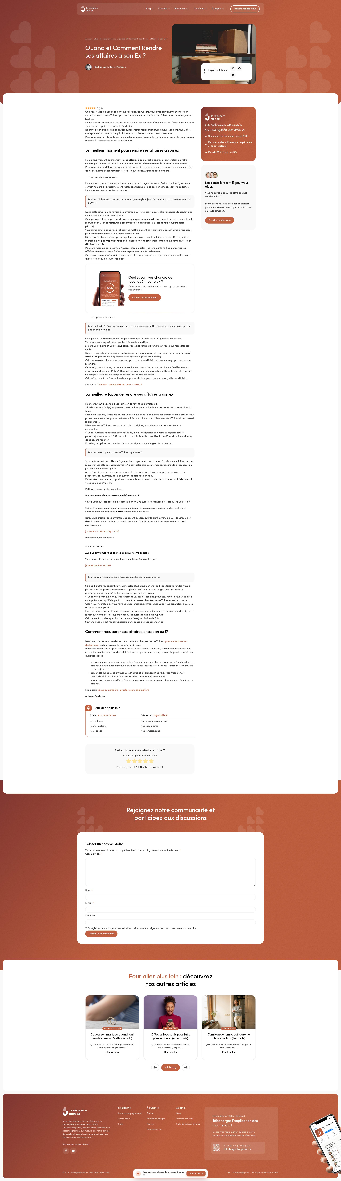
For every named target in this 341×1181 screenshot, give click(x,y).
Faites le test (195, 1174)
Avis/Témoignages (156, 1119)
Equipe (150, 1113)
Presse (150, 1124)
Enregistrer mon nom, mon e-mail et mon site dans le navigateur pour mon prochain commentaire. (142, 928)
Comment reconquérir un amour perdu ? (120, 385)
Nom (88, 890)
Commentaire (94, 854)
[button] (233, 68)
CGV (228, 1173)
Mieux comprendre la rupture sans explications (123, 690)
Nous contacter (154, 1129)
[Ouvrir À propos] (223, 9)
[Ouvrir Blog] (152, 9)
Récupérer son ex (108, 39)
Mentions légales (241, 1173)
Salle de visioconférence (188, 1124)
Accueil (88, 39)
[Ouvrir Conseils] (169, 9)
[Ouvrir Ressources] (188, 9)
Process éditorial (184, 1119)
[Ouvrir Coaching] (206, 9)
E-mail (89, 903)
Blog (96, 39)
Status (120, 1124)
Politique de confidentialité (265, 1173)
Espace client (124, 1119)
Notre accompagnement (129, 1113)
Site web (90, 916)
